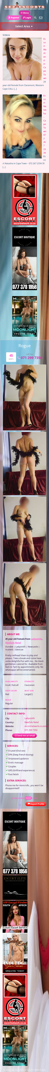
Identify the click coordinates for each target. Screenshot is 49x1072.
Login (28, 17)
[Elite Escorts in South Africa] (15, 899)
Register (15, 17)
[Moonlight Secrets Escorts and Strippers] (24, 335)
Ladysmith (36, 638)
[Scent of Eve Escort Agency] (15, 972)
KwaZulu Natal (13, 642)
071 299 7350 (31, 357)
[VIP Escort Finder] (15, 932)
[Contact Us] (40, 17)
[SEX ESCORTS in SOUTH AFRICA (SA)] (24, 5)
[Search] (35, 17)
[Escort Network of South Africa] (24, 224)
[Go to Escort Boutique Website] (24, 289)
